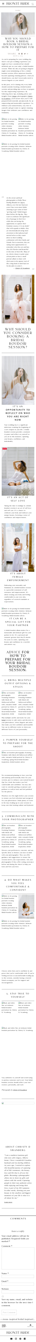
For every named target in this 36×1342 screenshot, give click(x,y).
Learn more (8, 1202)
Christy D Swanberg (22, 268)
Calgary (14, 96)
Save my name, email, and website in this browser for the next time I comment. (17, 1302)
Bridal (18, 10)
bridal (4, 720)
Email (5, 1281)
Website (5, 1289)
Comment (7, 1246)
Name (5, 1273)
